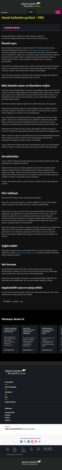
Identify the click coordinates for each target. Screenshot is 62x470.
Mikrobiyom (15, 301)
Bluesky (39, 441)
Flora (21, 301)
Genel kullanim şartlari (15, 449)
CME (6, 397)
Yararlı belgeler (10, 402)
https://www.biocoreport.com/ (26, 253)
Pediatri (7, 417)
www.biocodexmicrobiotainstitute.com (39, 50)
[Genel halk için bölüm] (57, 12)
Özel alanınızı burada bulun (28, 429)
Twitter (25, 441)
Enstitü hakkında (10, 387)
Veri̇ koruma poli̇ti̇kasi (24, 449)
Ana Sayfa (4, 12)
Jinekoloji (7, 415)
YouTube (32, 441)
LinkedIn (28, 441)
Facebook (21, 441)
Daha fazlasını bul (9, 350)
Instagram (36, 441)
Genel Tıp (7, 420)
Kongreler (8, 392)
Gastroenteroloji (10, 412)
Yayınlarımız (9, 382)
